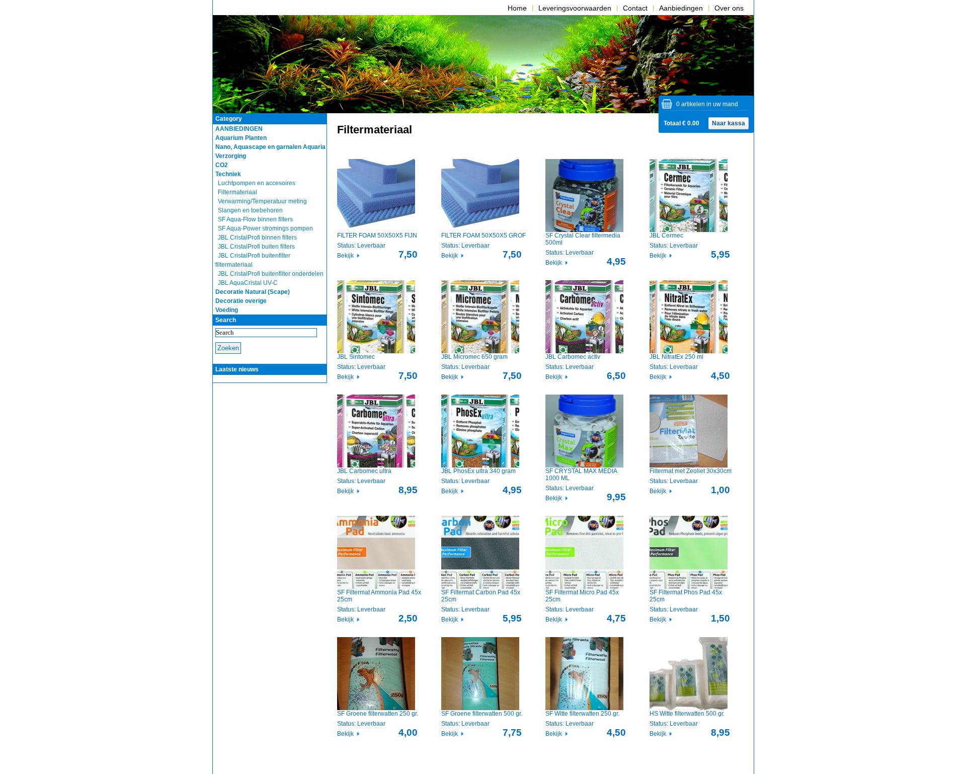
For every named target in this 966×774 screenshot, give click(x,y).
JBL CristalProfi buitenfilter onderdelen (271, 273)
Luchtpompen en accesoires (256, 183)
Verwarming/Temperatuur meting (262, 201)
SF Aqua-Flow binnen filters (255, 219)
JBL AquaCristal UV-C (248, 282)
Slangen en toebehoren (250, 210)
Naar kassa (728, 123)
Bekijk (345, 255)
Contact (635, 8)
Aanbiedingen (681, 8)
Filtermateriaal (237, 192)
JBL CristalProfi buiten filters (256, 246)
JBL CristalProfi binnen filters (257, 237)
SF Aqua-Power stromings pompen (265, 228)
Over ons (729, 8)
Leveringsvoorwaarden (574, 8)
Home (517, 8)
